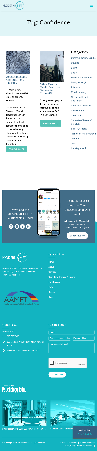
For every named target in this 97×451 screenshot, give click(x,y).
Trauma (75, 138)
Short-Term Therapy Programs (61, 277)
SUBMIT (56, 374)
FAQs (50, 287)
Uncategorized (78, 148)
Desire (74, 72)
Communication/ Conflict (83, 58)
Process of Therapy (81, 105)
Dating (74, 67)
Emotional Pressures (81, 77)
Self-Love (76, 115)
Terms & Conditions (85, 446)
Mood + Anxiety (79, 92)
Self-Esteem (77, 110)
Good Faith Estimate (68, 443)
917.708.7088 (85, 434)
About (51, 267)
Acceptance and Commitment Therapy (16, 79)
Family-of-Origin (79, 82)
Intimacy (75, 87)
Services (52, 272)
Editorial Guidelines (87, 443)
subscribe (76, 235)
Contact (51, 292)
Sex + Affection (79, 128)
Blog (50, 297)
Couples (75, 63)
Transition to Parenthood (83, 133)
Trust (73, 143)
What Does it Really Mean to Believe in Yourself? (50, 89)
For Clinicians (54, 282)
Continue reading (18, 150)
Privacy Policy (69, 446)
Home (51, 262)
